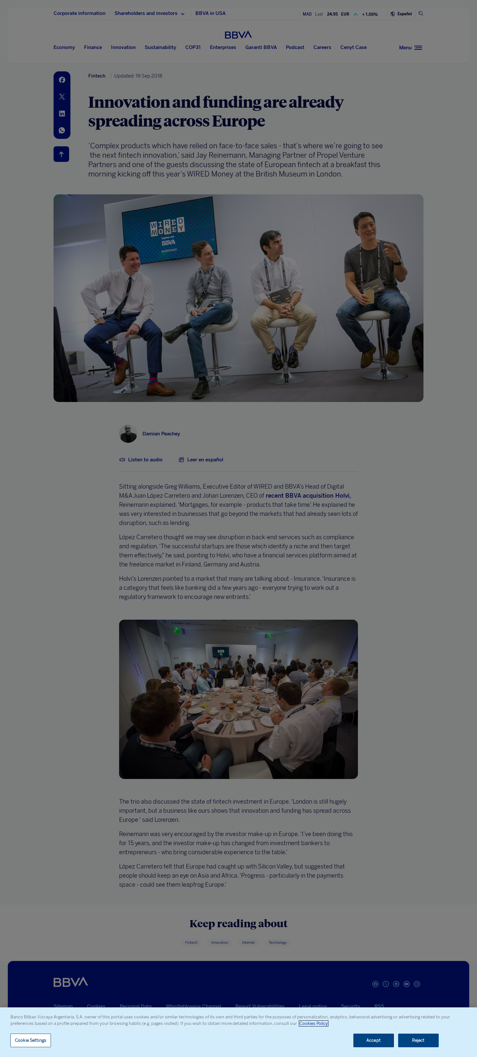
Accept (373, 1040)
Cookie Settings (30, 1040)
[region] (238, 1032)
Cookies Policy (314, 1023)
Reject (418, 1040)
